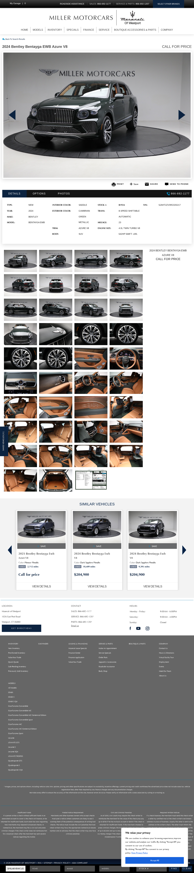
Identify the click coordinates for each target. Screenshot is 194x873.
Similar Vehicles (15, 868)
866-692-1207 (87, 616)
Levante (11, 738)
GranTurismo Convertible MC (19, 711)
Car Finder (43, 644)
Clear (187, 869)
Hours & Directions (166, 653)
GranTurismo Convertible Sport (20, 720)
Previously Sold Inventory (18, 671)
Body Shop (103, 671)
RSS (40, 863)
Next (182, 115)
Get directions (21, 628)
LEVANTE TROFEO (15, 756)
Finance (88, 30)
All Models (12, 688)
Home (24, 30)
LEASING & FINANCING (78, 644)
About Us (162, 676)
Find (174, 869)
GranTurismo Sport (15, 733)
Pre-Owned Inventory (16, 653)
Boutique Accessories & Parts (135, 30)
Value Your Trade (14, 657)
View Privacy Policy (139, 852)
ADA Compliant (80, 863)
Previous (12, 115)
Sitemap (48, 863)
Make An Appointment (108, 648)
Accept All (154, 860)
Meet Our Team (165, 671)
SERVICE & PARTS (106, 644)
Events (161, 666)
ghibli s (11, 697)
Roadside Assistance (107, 666)
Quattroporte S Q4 (15, 770)
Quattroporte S (14, 765)
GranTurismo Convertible (18, 706)
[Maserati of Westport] (81, 17)
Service (104, 30)
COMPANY (163, 644)
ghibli (10, 692)
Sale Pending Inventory (17, 666)
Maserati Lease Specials (78, 648)
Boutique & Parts (137, 644)
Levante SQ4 (13, 752)
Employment (164, 662)
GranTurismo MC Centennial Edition (22, 729)
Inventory (55, 30)
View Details (41, 586)
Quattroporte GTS (15, 761)
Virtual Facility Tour (166, 657)
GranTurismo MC (15, 724)
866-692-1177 (85, 611)
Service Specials (105, 653)
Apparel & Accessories (107, 662)
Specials (73, 30)
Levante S (12, 747)
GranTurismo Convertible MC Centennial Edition (27, 715)
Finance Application (76, 657)
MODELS (11, 683)
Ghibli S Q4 (12, 701)
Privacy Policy (62, 863)
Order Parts (103, 657)
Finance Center (74, 653)
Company (167, 30)
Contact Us (163, 648)
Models (38, 30)
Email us (75, 625)
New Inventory (14, 648)
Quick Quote (13, 662)
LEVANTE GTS (13, 742)
